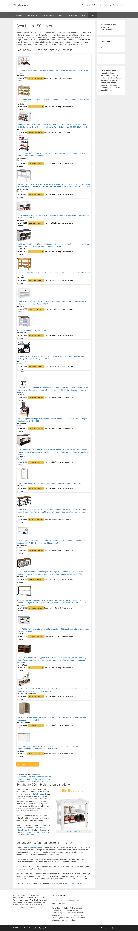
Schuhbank (18, 15)
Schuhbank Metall (48, 15)
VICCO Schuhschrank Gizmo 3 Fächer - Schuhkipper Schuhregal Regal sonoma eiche (49, 483)
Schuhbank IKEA (72, 15)
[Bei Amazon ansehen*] (24, 68)
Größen (91, 15)
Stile (83, 15)
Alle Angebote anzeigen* (27, 764)
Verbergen (36, 774)
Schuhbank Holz (32, 15)
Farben (60, 15)
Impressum (121, 928)
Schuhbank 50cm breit (73, 831)
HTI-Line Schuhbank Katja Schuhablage (32, 330)
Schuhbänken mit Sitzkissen (39, 832)
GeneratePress (44, 928)
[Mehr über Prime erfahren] (19, 160)
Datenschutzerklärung (108, 928)
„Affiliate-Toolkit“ (68, 883)
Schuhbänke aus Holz (39, 794)
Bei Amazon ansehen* (35, 78)
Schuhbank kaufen (35, 847)
